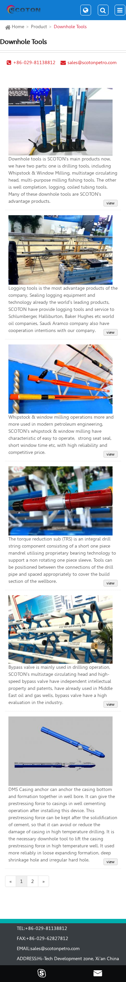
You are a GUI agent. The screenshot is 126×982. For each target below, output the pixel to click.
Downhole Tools (70, 26)
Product (39, 26)
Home (18, 26)
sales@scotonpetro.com (55, 948)
